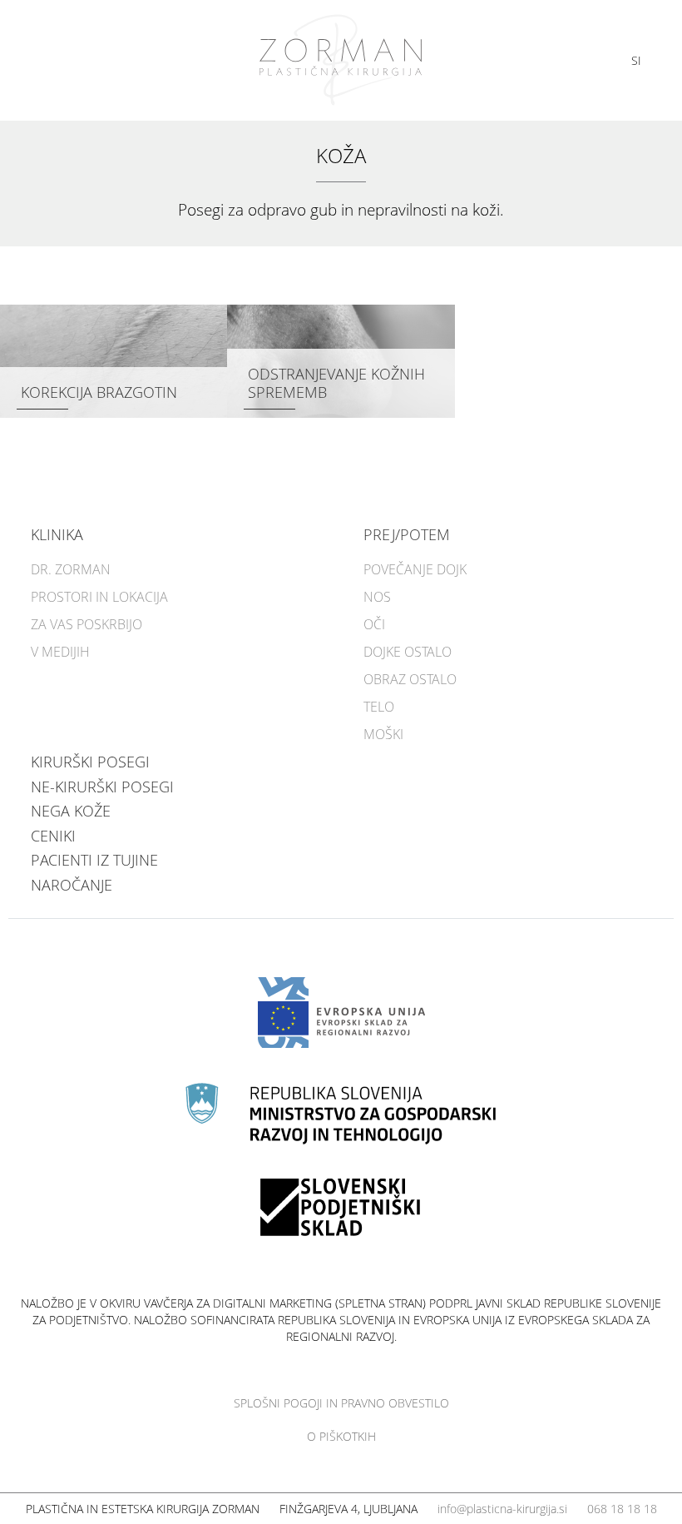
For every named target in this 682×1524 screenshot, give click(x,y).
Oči (374, 624)
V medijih (60, 651)
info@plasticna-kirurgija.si (502, 1509)
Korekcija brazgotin (99, 392)
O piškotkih (341, 1436)
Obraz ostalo (410, 679)
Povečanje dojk (415, 569)
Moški (383, 734)
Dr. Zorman (71, 569)
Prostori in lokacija (99, 596)
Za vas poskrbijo (86, 624)
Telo (378, 706)
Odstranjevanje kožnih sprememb (336, 383)
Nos (377, 596)
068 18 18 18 (622, 1509)
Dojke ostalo (407, 651)
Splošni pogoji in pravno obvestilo (341, 1403)
